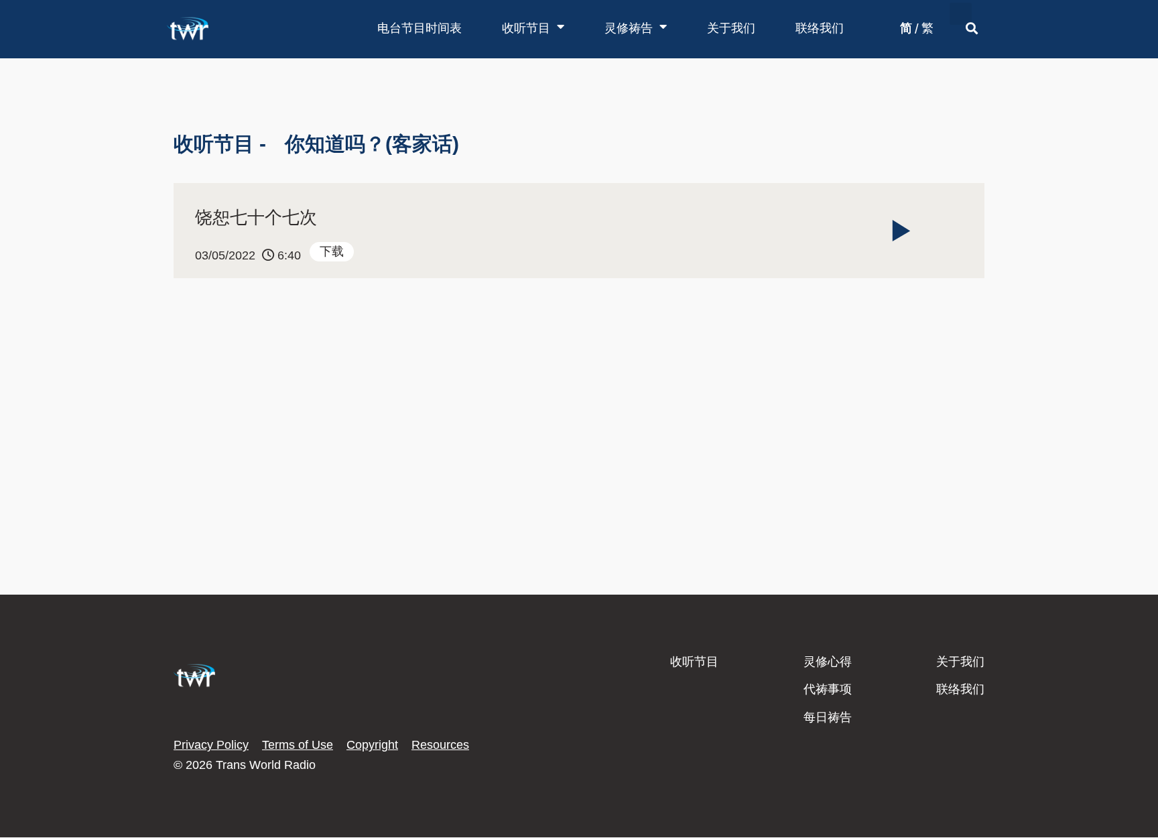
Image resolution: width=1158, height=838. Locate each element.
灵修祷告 (628, 28)
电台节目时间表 (419, 28)
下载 (332, 251)
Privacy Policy (211, 745)
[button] (961, 14)
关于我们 (731, 28)
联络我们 (819, 28)
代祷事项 (827, 689)
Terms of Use (297, 745)
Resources (440, 745)
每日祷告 (827, 717)
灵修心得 (827, 661)
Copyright (372, 745)
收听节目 (526, 28)
